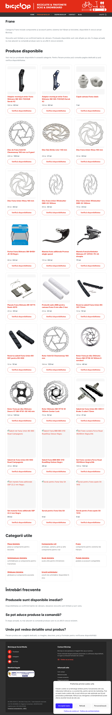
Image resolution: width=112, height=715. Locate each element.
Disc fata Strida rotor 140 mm (54, 150)
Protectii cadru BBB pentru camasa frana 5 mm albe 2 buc (55, 306)
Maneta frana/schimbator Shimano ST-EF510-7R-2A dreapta (87, 253)
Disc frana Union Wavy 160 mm (89, 150)
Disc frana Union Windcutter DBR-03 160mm (54, 202)
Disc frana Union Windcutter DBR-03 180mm (88, 202)
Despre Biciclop (60, 14)
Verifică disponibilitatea (21, 111)
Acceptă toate (64, 706)
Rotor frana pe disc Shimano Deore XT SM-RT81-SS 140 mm (21, 410)
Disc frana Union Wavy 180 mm (20, 201)
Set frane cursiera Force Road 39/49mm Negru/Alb (89, 461)
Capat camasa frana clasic (87, 97)
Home (32, 14)
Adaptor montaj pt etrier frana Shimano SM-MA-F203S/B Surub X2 (20, 99)
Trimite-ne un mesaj (66, 659)
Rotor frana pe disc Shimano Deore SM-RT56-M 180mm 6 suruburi (89, 358)
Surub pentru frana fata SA (53, 511)
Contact (72, 14)
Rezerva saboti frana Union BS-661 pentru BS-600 (20, 357)
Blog (80, 14)
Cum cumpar (61, 672)
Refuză (82, 706)
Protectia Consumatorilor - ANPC (17, 708)
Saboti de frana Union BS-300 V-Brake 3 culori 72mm (90, 410)
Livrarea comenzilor (63, 677)
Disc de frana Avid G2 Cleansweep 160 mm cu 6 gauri (21, 151)
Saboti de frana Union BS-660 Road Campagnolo (20, 461)
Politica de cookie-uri (71, 711)
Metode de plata (62, 674)
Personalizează (100, 706)
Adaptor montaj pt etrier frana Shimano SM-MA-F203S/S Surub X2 (56, 99)
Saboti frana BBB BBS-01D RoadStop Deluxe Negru (53, 461)
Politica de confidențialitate (89, 711)
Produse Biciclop (43, 14)
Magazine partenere (63, 680)
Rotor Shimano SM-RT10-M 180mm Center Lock (54, 410)
